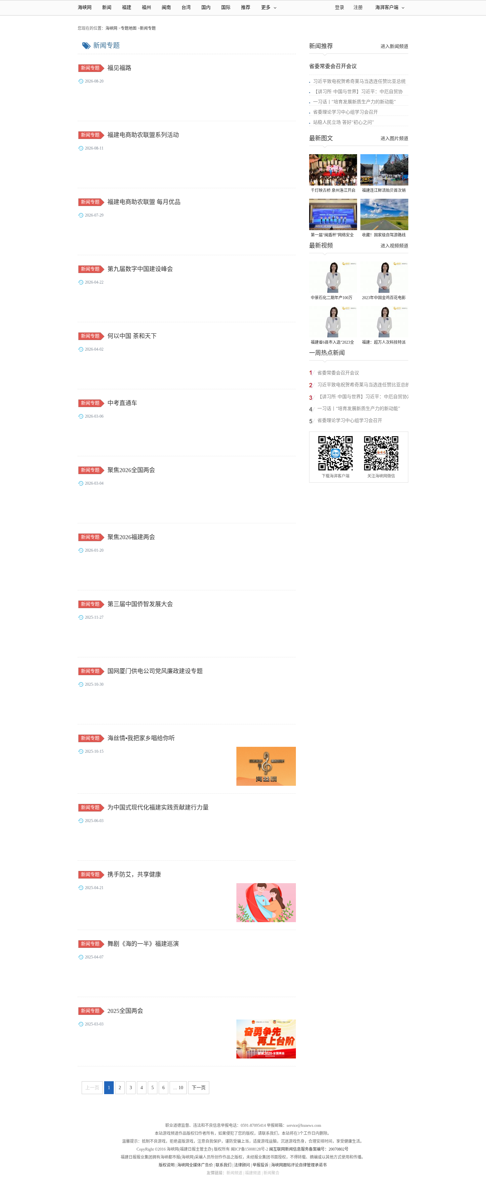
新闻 (106, 7)
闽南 (166, 7)
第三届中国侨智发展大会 (140, 604)
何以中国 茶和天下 (132, 336)
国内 (206, 7)
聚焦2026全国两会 (131, 470)
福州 (146, 7)
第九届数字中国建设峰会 (140, 269)
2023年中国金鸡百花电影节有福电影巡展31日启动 (384, 298)
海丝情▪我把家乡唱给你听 (141, 738)
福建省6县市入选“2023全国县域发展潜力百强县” (332, 343)
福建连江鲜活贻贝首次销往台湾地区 (384, 191)
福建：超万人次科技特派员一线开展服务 (384, 343)
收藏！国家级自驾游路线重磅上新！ (384, 235)
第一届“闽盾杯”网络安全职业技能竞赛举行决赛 (332, 235)
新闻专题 (148, 28)
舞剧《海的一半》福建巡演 (143, 944)
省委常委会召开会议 (333, 66)
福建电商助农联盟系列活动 (143, 135)
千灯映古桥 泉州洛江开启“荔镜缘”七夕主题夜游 (333, 191)
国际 (225, 7)
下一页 (199, 1087)
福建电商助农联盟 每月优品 (144, 202)
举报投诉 (260, 1165)
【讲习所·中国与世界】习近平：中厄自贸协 (358, 91)
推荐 (245, 7)
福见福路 (119, 68)
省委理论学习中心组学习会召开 (345, 112)
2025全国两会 (125, 1011)
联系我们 (223, 1165)
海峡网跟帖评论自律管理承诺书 (299, 1165)
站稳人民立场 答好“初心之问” (343, 122)
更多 (265, 7)
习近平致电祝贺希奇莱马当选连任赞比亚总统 (359, 81)
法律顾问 (242, 1165)
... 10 (178, 1087)
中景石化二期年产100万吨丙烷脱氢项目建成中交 (332, 298)
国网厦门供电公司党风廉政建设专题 (155, 671)
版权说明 (167, 1165)
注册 (358, 7)
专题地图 (129, 28)
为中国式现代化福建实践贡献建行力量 (158, 807)
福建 (126, 7)
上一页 (92, 1087)
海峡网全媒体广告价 (195, 1165)
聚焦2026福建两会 (131, 537)
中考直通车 (122, 403)
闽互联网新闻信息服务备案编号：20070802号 (308, 1149)
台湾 (186, 7)
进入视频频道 (394, 245)
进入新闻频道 (394, 46)
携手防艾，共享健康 (134, 874)
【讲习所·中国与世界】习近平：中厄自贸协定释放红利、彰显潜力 (364, 397)
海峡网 (85, 7)
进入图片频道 (394, 138)
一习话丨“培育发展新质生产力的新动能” (354, 101)
